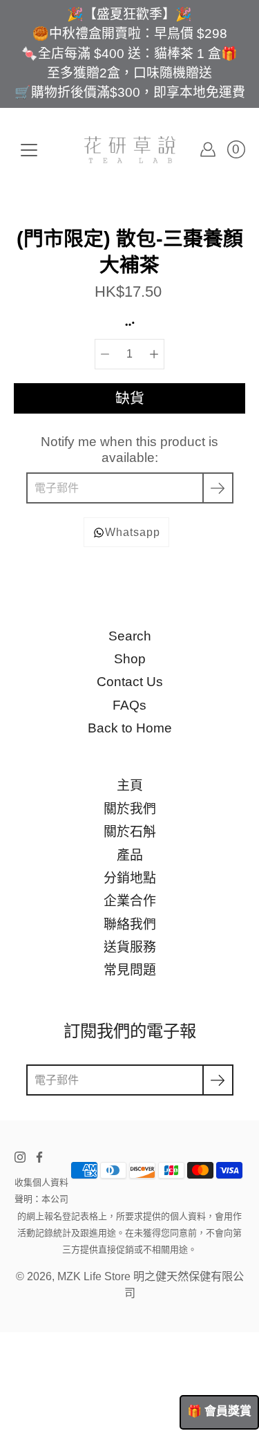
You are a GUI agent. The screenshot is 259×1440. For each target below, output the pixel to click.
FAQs (129, 705)
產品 (130, 855)
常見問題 (130, 970)
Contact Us (130, 681)
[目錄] (29, 150)
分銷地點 (130, 878)
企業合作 (130, 901)
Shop (130, 659)
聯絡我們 (130, 924)
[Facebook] (39, 1157)
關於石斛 (130, 831)
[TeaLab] (129, 149)
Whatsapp (132, 532)
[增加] (154, 354)
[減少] (105, 354)
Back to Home (130, 728)
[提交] (217, 1080)
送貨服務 (130, 947)
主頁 (130, 785)
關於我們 (130, 809)
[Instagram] (20, 1157)
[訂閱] (217, 488)
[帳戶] (208, 149)
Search (129, 636)
